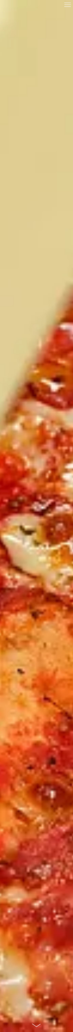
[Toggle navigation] (67, 6)
